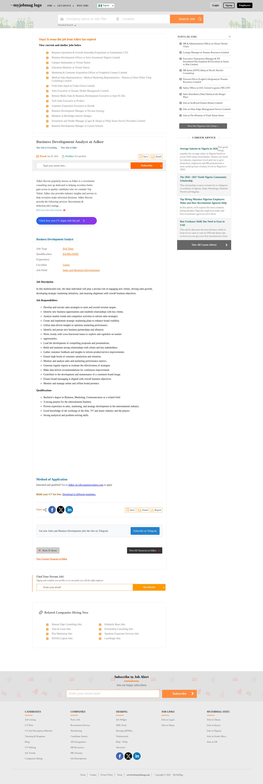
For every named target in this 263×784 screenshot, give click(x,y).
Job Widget (121, 719)
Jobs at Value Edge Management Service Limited (206, 109)
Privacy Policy (107, 775)
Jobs (49, 5)
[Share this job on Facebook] (52, 509)
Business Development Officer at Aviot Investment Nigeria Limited (86, 57)
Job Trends (30, 753)
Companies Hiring (34, 758)
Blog (27, 741)
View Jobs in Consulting (46, 147)
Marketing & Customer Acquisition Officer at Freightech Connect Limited (89, 72)
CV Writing (30, 747)
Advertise (120, 747)
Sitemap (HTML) (124, 730)
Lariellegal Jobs (112, 638)
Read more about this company (49, 210)
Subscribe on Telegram (145, 531)
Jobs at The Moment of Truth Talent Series (203, 115)
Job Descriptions (78, 758)
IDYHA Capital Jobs (62, 638)
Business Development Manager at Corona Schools (77, 126)
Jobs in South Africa (216, 736)
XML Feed (121, 725)
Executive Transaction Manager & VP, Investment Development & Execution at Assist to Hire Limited (206, 61)
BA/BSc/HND (70, 254)
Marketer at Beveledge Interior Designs (71, 116)
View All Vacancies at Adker (142, 550)
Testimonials (122, 736)
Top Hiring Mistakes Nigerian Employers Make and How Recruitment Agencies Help (203, 201)
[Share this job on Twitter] (60, 509)
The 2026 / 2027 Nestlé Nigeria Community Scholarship (203, 179)
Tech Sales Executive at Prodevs (68, 101)
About (83, 775)
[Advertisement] (132, 202)
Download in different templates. (79, 494)
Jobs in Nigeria (214, 730)
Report (158, 510)
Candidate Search (78, 736)
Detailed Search (65, 25)
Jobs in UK (212, 741)
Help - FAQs (122, 741)
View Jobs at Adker (69, 147)
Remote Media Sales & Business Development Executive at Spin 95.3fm (88, 96)
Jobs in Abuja (167, 725)
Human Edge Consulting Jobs (67, 624)
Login (216, 5)
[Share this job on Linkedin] (69, 509)
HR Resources (77, 747)
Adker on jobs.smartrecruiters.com (85, 485)
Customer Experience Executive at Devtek (73, 106)
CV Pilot (29, 725)
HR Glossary (76, 753)
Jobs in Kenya (213, 725)
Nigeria (106, 5)
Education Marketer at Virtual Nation (70, 67)
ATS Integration (78, 741)
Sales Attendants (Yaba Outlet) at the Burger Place (204, 95)
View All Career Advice (204, 244)
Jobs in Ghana (213, 719)
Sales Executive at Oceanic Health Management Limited (80, 91)
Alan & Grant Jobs (61, 629)
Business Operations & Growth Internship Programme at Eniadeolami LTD (90, 52)
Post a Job (75, 719)
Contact (93, 775)
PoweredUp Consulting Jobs (118, 629)
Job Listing (30, 719)
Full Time (68, 248)
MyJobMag (178, 775)
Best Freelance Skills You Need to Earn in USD (202, 223)
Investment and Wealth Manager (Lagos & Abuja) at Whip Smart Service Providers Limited (98, 121)
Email (158, 156)
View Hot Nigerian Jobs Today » (203, 126)
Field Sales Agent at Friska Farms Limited (73, 86)
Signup (228, 5)
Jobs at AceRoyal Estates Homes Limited (202, 103)
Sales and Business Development (81, 270)
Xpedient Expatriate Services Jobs (121, 633)
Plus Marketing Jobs (62, 633)
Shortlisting (76, 730)
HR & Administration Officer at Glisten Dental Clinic (205, 45)
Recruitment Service (80, 725)
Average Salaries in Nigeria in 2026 (199, 148)
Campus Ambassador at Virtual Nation (71, 62)
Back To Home (50, 550)
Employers (244, 5)
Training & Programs (35, 736)
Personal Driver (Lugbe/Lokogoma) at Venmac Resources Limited (205, 80)
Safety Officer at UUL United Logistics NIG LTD (206, 87)
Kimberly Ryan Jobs (114, 624)
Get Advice (64, 5)
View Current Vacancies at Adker (51, 559)
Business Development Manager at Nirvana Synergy (78, 111)
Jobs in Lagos (168, 719)
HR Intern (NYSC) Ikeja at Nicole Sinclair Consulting (203, 71)
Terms (119, 775)
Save (145, 156)
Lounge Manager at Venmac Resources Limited (206, 52)
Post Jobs (82, 5)
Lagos (66, 264)
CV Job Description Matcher (38, 730)
